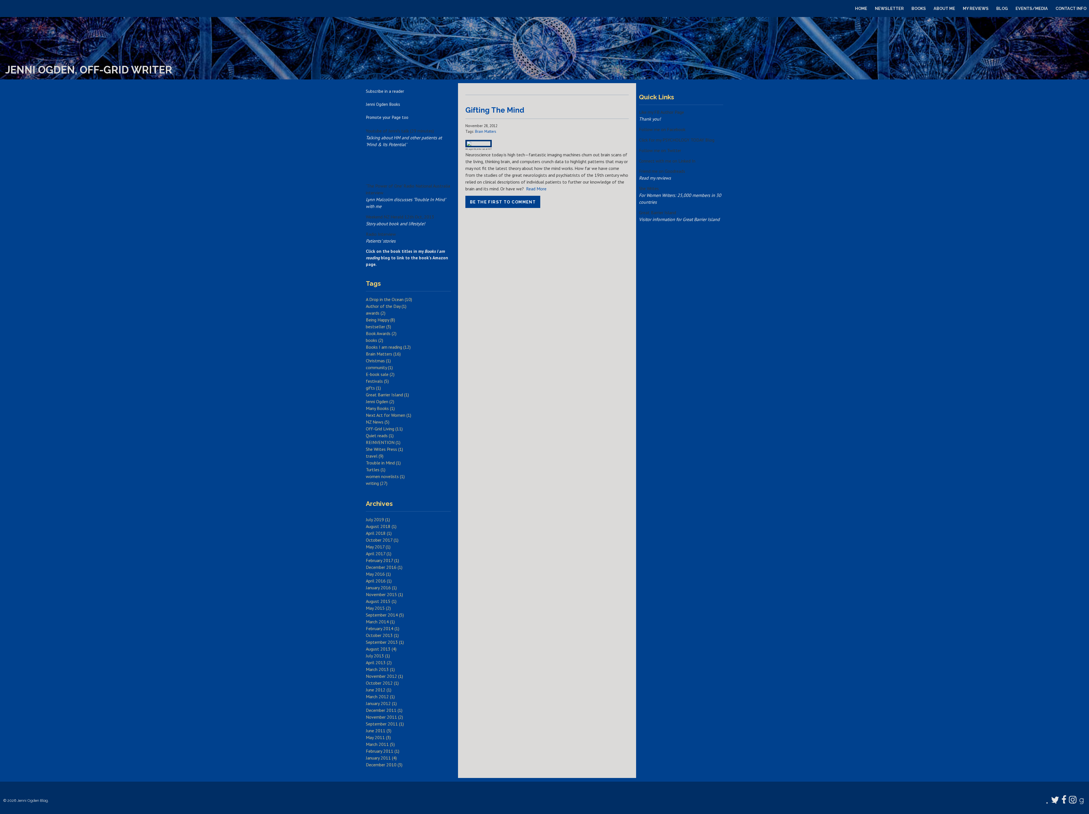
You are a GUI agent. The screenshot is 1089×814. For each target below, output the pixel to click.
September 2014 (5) (385, 615)
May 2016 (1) (378, 574)
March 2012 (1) (380, 696)
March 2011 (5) (380, 744)
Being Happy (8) (380, 320)
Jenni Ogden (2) (380, 401)
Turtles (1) (375, 469)
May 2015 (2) (378, 608)
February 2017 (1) (382, 560)
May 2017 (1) (378, 547)
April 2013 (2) (379, 662)
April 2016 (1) (379, 581)
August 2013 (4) (381, 649)
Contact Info (1071, 8)
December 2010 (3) (384, 764)
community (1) (379, 367)
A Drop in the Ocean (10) (389, 299)
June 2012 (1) (378, 690)
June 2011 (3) (378, 730)
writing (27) (376, 483)
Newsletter (889, 8)
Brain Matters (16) (383, 354)
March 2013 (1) (380, 669)
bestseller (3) (378, 326)
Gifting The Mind (494, 110)
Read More (536, 189)
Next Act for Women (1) (388, 415)
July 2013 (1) (378, 656)
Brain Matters (485, 131)
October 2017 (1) (382, 540)
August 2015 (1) (381, 601)
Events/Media (1032, 8)
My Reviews (976, 8)
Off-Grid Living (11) (384, 429)
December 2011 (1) (384, 710)
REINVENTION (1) (383, 442)
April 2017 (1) (378, 553)
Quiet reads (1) (380, 435)
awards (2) (375, 313)
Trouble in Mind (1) (383, 463)
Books (918, 8)
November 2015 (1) (384, 594)
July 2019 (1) (378, 519)
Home (861, 8)
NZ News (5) (377, 422)
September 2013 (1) (385, 642)
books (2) (374, 340)
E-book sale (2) (380, 374)
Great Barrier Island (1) (387, 394)
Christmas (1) (378, 360)
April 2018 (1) (379, 533)
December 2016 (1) (384, 567)
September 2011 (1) (385, 724)
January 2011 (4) (381, 758)
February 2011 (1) (382, 751)
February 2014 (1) (382, 628)
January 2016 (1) (381, 587)
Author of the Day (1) (386, 306)
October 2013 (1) (382, 635)
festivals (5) (377, 381)
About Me (944, 8)
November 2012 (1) (384, 676)
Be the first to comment (503, 202)
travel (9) (374, 456)
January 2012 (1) (381, 703)
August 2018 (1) (381, 526)
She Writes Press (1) (384, 449)
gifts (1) (373, 388)
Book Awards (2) (381, 333)
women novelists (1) (385, 476)
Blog (1002, 8)
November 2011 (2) (384, 717)
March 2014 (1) (380, 621)
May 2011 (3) (378, 737)
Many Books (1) (380, 408)
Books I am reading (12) (388, 347)
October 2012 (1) (382, 683)
